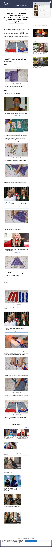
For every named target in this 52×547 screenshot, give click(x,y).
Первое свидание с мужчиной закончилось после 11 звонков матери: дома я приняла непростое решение (12, 526)
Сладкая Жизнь (7, 4)
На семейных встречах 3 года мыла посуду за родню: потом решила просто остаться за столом (12, 507)
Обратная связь (18, 2)
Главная (5, 9)
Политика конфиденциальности (21, 5)
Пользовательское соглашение (28, 2)
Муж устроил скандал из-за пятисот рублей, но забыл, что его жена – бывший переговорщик (12, 489)
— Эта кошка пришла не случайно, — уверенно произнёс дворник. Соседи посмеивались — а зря (11, 471)
